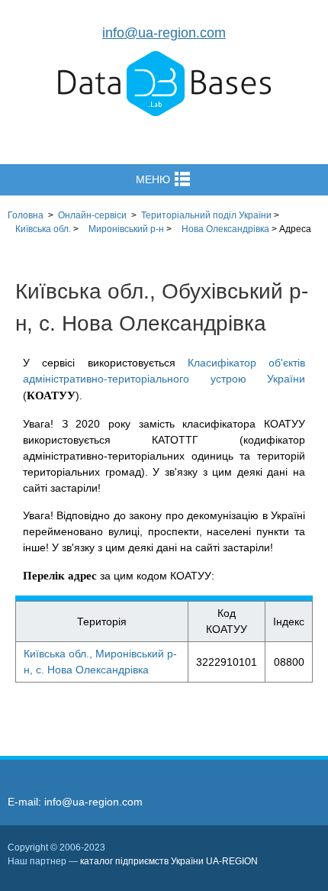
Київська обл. (43, 229)
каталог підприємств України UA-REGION (169, 861)
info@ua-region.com (164, 32)
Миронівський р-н (126, 229)
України (206, 215)
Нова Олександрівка (225, 229)
